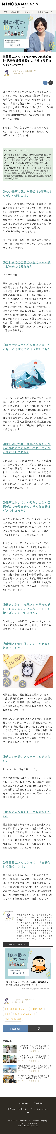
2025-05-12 (17, 74)
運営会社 (11, 1109)
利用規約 (22, 1109)
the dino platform (31, 1126)
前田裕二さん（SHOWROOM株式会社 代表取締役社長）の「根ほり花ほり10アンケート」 (27, 60)
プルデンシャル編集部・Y (24, 71)
